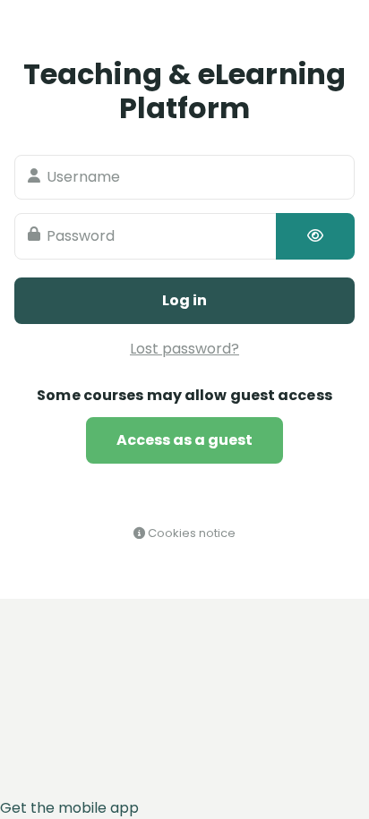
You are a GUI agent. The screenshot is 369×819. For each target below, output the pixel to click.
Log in (184, 300)
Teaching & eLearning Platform (184, 91)
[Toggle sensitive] (315, 236)
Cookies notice (190, 533)
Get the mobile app (69, 808)
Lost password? (184, 348)
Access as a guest (184, 440)
